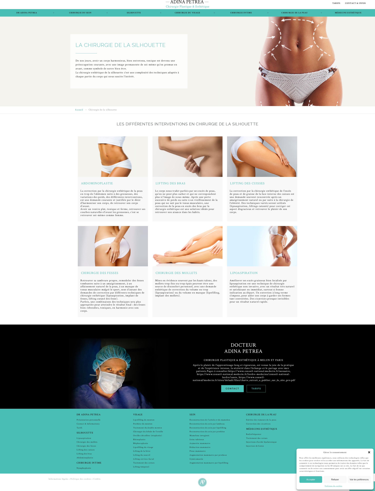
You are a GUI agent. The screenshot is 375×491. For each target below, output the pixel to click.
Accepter (310, 479)
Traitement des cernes (144, 462)
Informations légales (58, 479)
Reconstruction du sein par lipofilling (208, 427)
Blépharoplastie (140, 443)
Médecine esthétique (348, 12)
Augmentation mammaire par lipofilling (209, 462)
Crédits (96, 479)
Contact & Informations (88, 423)
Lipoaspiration (244, 273)
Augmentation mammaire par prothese (208, 455)
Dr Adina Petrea (26, 12)
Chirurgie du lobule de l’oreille (148, 431)
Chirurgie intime (241, 12)
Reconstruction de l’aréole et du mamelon (210, 419)
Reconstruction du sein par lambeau (207, 423)
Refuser (335, 479)
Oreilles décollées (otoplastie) (147, 435)
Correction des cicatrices (258, 423)
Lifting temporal (141, 466)
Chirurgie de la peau (294, 12)
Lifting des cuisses (247, 183)
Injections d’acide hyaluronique (261, 442)
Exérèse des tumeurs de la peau (261, 419)
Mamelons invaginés (199, 435)
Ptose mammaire (198, 451)
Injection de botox (255, 446)
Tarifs (336, 3)
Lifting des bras (170, 183)
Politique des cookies (80, 479)
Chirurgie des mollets (176, 273)
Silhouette (134, 12)
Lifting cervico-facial (143, 459)
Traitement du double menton (147, 427)
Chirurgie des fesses (99, 273)
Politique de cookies (333, 486)
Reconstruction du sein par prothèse (207, 431)
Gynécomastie (196, 459)
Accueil (79, 110)
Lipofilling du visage (143, 447)
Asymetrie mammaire (200, 443)
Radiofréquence (253, 434)
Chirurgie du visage (187, 12)
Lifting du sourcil (141, 455)
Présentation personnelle (88, 419)
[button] (369, 452)
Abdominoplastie (97, 183)
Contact (232, 388)
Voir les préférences (359, 479)
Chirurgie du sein (80, 12)
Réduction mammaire (200, 447)
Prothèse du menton (142, 423)
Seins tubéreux (197, 439)
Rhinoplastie (139, 439)
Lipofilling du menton (143, 419)
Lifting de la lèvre (142, 451)
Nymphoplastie (84, 468)
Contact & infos (355, 3)
